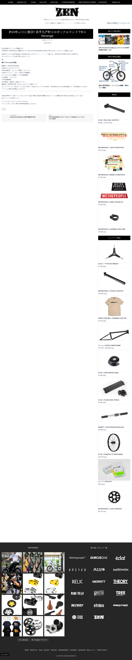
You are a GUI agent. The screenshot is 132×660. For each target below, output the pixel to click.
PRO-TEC (50, 40)
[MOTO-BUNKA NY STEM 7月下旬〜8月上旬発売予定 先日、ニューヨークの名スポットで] (33, 605)
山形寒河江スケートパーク (38, 54)
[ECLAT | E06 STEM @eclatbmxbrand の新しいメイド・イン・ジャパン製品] (54, 584)
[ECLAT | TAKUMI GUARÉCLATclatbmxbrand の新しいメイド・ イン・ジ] (12, 605)
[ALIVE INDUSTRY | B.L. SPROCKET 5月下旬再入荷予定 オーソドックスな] (33, 626)
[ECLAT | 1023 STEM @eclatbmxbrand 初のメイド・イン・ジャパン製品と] (33, 584)
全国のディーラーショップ (68, 23)
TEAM (40, 650)
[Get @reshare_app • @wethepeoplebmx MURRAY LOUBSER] (12, 562)
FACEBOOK (73, 650)
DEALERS (54, 650)
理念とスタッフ (91, 650)
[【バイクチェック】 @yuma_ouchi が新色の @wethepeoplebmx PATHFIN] (54, 562)
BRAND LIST (33, 650)
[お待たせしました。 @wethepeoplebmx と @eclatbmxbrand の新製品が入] (12, 584)
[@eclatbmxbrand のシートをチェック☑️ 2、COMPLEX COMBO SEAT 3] (33, 562)
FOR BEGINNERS (63, 650)
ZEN (3, 109)
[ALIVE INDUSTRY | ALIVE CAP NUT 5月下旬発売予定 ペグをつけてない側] (54, 626)
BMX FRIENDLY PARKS (87, 2)
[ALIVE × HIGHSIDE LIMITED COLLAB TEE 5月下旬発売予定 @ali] (12, 626)
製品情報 (44, 40)
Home (26, 650)
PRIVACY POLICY (102, 650)
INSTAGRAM (81, 650)
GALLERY (46, 650)
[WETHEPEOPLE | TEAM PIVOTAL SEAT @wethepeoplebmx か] (54, 605)
